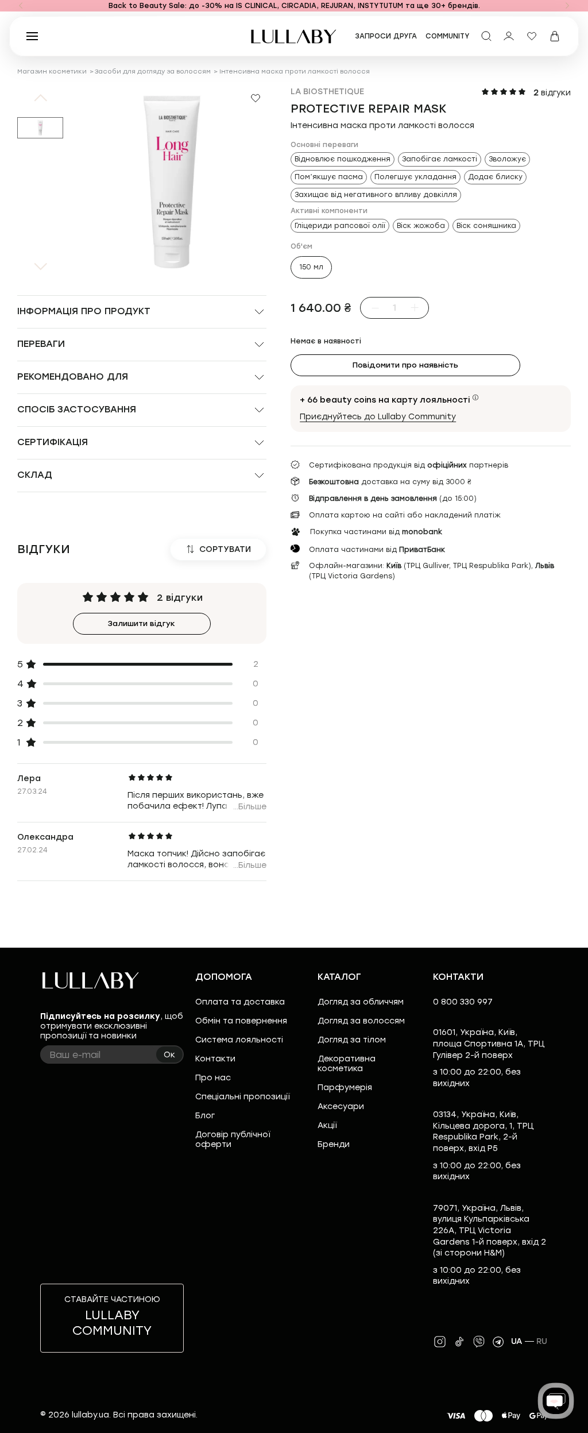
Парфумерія (345, 1087)
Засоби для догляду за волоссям (153, 71)
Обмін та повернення (241, 1021)
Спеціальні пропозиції (242, 1097)
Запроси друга (386, 36)
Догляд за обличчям (361, 1002)
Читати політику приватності (335, 1414)
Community (447, 36)
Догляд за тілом (352, 1040)
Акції (327, 1125)
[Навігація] (20, 5)
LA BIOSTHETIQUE (327, 91)
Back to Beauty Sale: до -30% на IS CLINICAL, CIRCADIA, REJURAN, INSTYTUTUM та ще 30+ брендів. (294, 6)
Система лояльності (239, 1040)
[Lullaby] (294, 36)
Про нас (213, 1078)
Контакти (215, 1059)
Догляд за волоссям (361, 1021)
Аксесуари (341, 1106)
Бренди (334, 1144)
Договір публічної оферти (232, 1139)
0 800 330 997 (463, 1002)
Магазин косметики (52, 71)
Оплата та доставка (240, 1002)
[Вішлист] (531, 36)
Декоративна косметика (347, 1063)
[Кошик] (555, 36)
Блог (205, 1116)
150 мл (311, 267)
